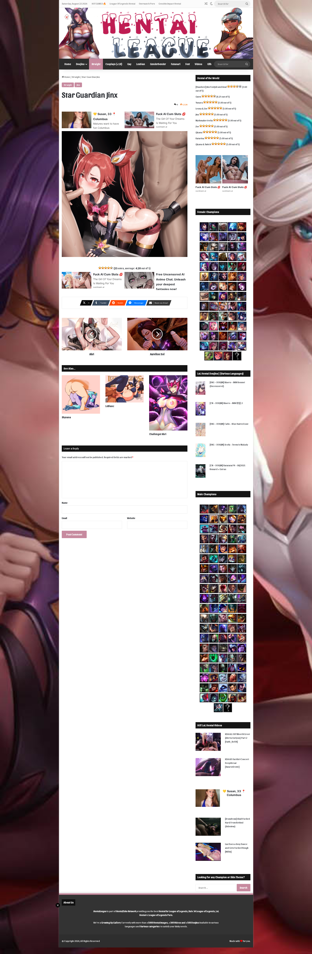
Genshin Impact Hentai (170, 3)
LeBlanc (109, 406)
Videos (198, 64)
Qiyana (199, 132)
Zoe (197, 126)
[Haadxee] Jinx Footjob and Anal (211, 86)
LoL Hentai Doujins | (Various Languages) (220, 373)
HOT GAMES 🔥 (99, 3)
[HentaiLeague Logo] (156, 33)
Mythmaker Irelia (204, 120)
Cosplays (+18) (113, 64)
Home (67, 64)
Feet (187, 64)
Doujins (80, 64)
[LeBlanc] (124, 388)
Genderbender (158, 64)
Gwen (198, 96)
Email (64, 518)
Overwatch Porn (147, 3)
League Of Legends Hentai (122, 3)
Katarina (200, 138)
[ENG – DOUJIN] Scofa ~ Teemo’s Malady (229, 444)
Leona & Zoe (201, 108)
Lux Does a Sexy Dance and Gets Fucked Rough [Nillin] (236, 848)
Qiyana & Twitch (203, 144)
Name (65, 502)
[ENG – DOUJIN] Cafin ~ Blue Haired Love (229, 423)
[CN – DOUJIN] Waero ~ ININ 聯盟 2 (226, 403)
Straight (96, 64)
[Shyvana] (81, 394)
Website (131, 518)
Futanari (175, 64)
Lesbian (140, 64)
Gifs (209, 64)
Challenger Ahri (157, 434)
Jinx (78, 84)
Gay (129, 64)
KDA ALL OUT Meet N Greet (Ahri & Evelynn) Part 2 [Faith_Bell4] (237, 738)
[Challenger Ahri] (168, 403)
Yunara (199, 102)
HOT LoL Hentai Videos (209, 725)
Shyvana (66, 417)
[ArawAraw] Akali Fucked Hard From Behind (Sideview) (237, 822)
